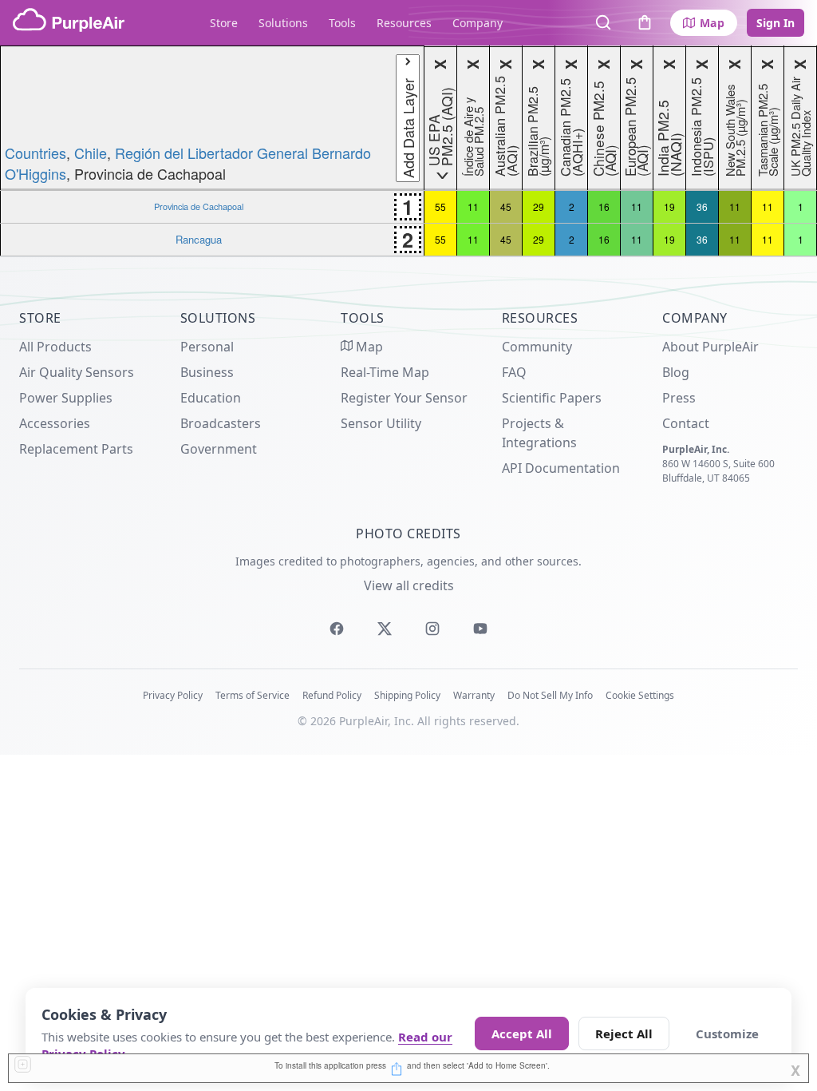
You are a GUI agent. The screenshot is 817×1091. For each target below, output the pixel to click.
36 (702, 206)
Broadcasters (220, 423)
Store (224, 22)
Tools (342, 22)
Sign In (775, 22)
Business (207, 372)
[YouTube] (480, 628)
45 (505, 206)
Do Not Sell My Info (550, 695)
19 (669, 206)
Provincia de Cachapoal (198, 206)
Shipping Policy (407, 695)
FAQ (514, 372)
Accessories (54, 423)
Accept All (521, 1033)
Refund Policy (331, 695)
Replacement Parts (76, 449)
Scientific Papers (552, 398)
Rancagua (199, 239)
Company (477, 22)
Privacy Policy (173, 695)
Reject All (624, 1033)
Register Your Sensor (404, 398)
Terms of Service (252, 695)
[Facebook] (336, 628)
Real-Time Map (385, 372)
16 (604, 206)
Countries (35, 152)
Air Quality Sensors (76, 372)
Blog (675, 372)
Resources (404, 22)
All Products (55, 346)
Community (537, 346)
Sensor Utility (381, 423)
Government (218, 449)
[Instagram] (432, 628)
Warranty (474, 695)
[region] (408, 151)
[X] (384, 628)
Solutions (283, 22)
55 (440, 206)
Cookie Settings (640, 695)
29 (538, 206)
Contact (685, 423)
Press (679, 398)
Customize (727, 1033)
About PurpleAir (710, 346)
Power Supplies (65, 398)
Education (210, 398)
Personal (207, 346)
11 (473, 206)
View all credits (409, 585)
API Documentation (561, 468)
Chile (90, 152)
